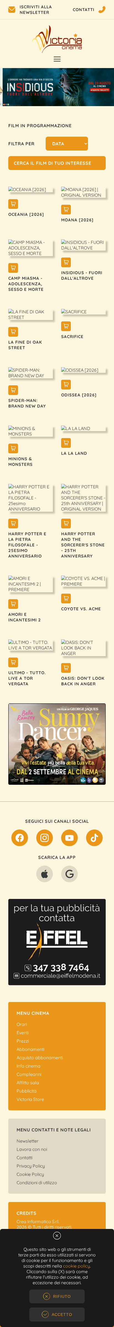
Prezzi (23, 1041)
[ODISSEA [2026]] (66, 385)
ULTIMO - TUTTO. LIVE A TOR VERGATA (27, 678)
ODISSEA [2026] (79, 395)
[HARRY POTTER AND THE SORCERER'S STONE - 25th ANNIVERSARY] (66, 524)
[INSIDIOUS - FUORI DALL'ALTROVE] (66, 263)
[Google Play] (69, 875)
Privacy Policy (31, 1166)
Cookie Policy (30, 1174)
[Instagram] (44, 838)
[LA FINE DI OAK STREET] (13, 332)
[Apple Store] (44, 875)
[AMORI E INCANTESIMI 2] (13, 604)
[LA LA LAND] (66, 443)
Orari (22, 1024)
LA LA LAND (74, 453)
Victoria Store (30, 1099)
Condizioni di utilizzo (37, 1182)
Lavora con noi (32, 1149)
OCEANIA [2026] (26, 214)
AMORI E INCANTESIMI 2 (24, 617)
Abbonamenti (30, 1049)
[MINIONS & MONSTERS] (13, 449)
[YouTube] (69, 838)
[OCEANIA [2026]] (13, 204)
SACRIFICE (72, 336)
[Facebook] (19, 838)
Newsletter (27, 1141)
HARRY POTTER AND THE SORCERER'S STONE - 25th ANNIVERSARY (83, 545)
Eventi (22, 1032)
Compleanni (29, 1074)
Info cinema (28, 1066)
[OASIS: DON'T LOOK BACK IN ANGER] (66, 668)
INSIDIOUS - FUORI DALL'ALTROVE (81, 275)
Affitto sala (28, 1082)
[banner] (61, 744)
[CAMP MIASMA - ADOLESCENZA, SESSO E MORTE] (13, 268)
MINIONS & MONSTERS (20, 461)
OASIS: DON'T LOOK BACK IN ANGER (83, 681)
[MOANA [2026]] (66, 210)
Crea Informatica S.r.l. (38, 1221)
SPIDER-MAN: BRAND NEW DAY (27, 403)
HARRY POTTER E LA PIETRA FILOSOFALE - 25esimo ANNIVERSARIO (27, 545)
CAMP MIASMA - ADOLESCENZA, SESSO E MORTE (26, 284)
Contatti (24, 1157)
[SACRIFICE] (66, 327)
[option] (57, 87)
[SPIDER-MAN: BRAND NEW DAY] (13, 390)
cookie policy (76, 1266)
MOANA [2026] (77, 220)
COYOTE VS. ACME (81, 608)
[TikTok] (94, 838)
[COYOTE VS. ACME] (66, 599)
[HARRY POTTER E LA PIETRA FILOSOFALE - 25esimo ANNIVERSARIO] (13, 524)
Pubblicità (27, 1091)
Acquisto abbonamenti (40, 1057)
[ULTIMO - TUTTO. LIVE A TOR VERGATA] (13, 663)
